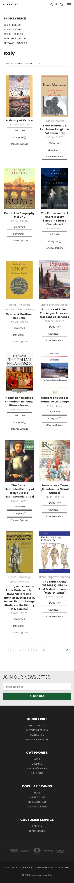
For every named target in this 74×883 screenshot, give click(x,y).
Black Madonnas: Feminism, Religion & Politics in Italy (54, 129)
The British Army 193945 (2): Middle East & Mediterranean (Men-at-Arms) (54, 587)
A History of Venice (19, 120)
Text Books (37, 773)
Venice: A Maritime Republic (19, 316)
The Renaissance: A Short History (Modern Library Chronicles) (54, 218)
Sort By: (10, 63)
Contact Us (37, 734)
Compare (18, 137)
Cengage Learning (37, 806)
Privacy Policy (37, 725)
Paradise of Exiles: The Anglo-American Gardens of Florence (55, 313)
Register (43, 739)
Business (37, 763)
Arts (37, 759)
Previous (6, 879)
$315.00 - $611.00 (13, 29)
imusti (37, 792)
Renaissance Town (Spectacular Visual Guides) (55, 489)
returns (37, 826)
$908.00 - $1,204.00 (15, 38)
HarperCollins (37, 797)
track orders (37, 830)
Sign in (30, 739)
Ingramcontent (37, 802)
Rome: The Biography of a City (19, 215)
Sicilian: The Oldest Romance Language (55, 399)
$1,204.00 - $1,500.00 (15, 43)
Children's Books (37, 768)
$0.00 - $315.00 (12, 25)
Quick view (19, 130)
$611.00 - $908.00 (13, 34)
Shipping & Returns (37, 730)
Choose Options (19, 143)
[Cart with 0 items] (61, 4)
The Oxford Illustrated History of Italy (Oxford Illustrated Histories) (19, 491)
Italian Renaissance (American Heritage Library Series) (19, 401)
